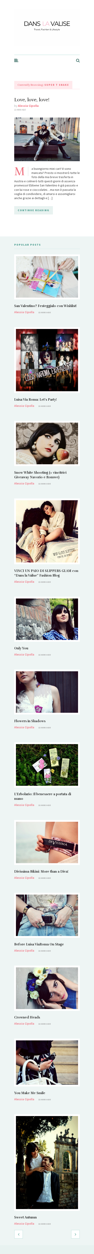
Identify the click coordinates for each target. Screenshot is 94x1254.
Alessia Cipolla (28, 106)
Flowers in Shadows (29, 721)
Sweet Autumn (25, 1217)
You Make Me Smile (29, 1093)
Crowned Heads (27, 1017)
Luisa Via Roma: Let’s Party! (35, 400)
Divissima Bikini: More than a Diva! (41, 872)
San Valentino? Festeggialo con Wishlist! (45, 306)
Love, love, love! (31, 100)
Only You (21, 648)
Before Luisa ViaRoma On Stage (39, 944)
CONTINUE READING (33, 210)
